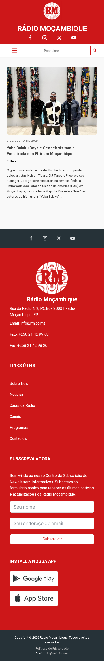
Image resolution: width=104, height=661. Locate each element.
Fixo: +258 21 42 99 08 (29, 334)
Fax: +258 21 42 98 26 (28, 345)
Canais (15, 416)
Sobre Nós (19, 383)
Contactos (18, 438)
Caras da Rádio (22, 405)
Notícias (17, 394)
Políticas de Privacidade (52, 648)
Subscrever (52, 539)
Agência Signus (57, 653)
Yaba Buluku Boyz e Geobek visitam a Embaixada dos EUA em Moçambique (40, 151)
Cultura (11, 161)
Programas (19, 427)
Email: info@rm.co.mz (28, 323)
